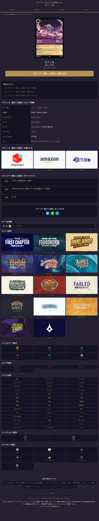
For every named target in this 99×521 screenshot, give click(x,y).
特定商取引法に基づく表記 (48, 498)
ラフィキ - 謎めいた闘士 (39, 107)
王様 (49, 401)
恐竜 (49, 420)
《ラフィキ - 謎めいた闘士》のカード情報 (21, 88)
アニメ (57, 483)
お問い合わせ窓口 (59, 504)
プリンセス (82, 390)
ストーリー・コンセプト (50, 486)
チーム (81, 424)
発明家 (81, 401)
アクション (82, 366)
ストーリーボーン (49, 379)
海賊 (17, 401)
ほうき (17, 394)
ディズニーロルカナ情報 (34, 483)
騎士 (82, 409)
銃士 (49, 405)
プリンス (49, 390)
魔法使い (81, 405)
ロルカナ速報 (9, 483)
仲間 (49, 394)
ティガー (49, 386)
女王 (82, 394)
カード (62, 10)
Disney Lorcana (28, 501)
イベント (86, 10)
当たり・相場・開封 (74, 483)
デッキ (37, 10)
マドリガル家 (17, 416)
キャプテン (17, 386)
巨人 (17, 379)
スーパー (17, 424)
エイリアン (82, 383)
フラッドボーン (17, 383)
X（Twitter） (67, 498)
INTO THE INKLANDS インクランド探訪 (45, 141)
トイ (49, 424)
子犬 (17, 412)
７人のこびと (17, 409)
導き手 (49, 397)
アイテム (49, 366)
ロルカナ (12, 10)
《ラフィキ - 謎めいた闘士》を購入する (49, 73)
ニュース (73, 486)
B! (57, 213)
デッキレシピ (64, 486)
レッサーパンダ (49, 427)
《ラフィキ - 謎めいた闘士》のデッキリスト (22, 95)
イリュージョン (17, 420)
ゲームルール (36, 486)
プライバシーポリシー (34, 498)
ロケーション (17, 370)
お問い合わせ (59, 498)
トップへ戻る (50, 493)
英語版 (63, 483)
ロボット (81, 416)
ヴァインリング (17, 427)
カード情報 (26, 486)
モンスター (82, 420)
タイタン (49, 412)
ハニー (49, 409)
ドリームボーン (82, 379)
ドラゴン (81, 386)
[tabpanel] (49, 38)
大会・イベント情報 (88, 483)
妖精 (17, 397)
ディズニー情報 (20, 483)
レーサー (49, 416)
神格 (17, 405)
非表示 (9, 84)
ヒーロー (17, 390)
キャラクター (17, 366)
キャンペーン (48, 483)
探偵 (82, 397)
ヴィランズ (49, 383)
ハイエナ (81, 412)
